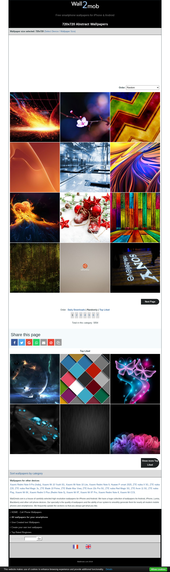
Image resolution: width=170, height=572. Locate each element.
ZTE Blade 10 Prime (50, 488)
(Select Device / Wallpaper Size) (60, 31)
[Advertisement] (85, 60)
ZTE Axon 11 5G (139, 488)
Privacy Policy (95, 554)
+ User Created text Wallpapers (24, 522)
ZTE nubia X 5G (140, 484)
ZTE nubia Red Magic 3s (27, 488)
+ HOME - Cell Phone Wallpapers (25, 512)
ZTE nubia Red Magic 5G (117, 488)
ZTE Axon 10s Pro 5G (93, 488)
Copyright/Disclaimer (80, 554)
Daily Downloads (76, 310)
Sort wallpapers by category (26, 473)
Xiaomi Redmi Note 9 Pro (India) (25, 484)
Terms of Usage (66, 554)
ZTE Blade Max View (71, 488)
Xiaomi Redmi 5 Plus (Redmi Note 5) (47, 492)
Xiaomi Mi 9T (72, 492)
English (94, 549)
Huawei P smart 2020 (121, 484)
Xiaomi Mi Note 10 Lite (77, 484)
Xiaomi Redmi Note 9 (99, 484)
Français (81, 549)
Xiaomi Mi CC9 (127, 492)
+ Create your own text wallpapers (25, 527)
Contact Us (106, 554)
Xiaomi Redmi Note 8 (108, 492)
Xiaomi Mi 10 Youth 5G (53, 484)
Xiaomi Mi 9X (21, 492)
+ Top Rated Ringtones (20, 532)
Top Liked (104, 310)
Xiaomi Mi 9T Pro (88, 492)
